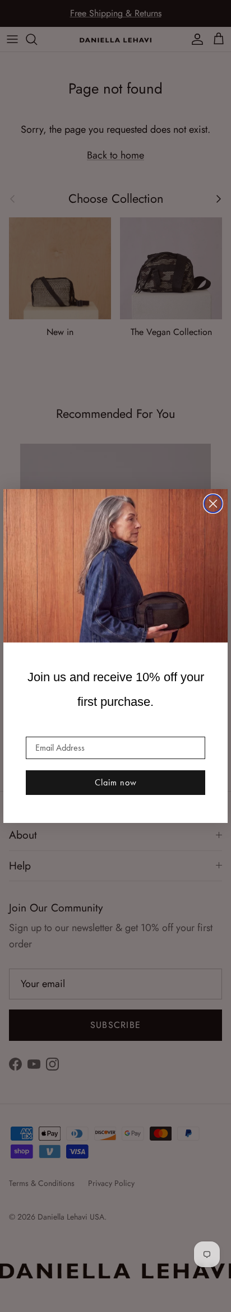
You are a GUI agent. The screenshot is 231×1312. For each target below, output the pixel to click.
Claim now (116, 782)
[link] (115, 566)
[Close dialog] (213, 504)
